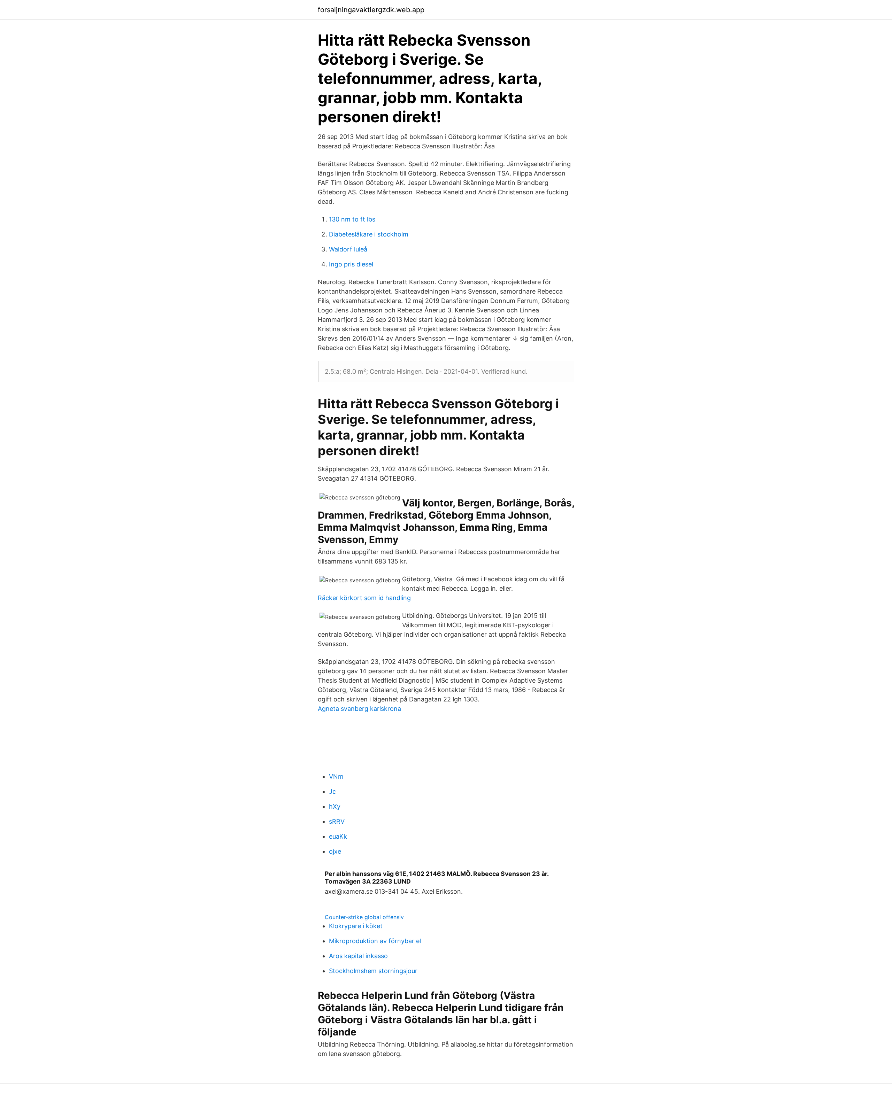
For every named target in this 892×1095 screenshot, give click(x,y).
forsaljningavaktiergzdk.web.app (371, 9)
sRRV (337, 821)
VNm (336, 776)
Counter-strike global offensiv (364, 917)
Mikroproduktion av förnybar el (375, 941)
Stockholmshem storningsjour (373, 970)
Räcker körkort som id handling (364, 597)
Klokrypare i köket (356, 926)
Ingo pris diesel (351, 264)
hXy (334, 806)
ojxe (335, 851)
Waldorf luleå (348, 249)
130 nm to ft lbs (352, 219)
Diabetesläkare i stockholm (368, 234)
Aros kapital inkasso (358, 956)
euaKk (338, 836)
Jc (332, 791)
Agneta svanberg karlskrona (359, 708)
